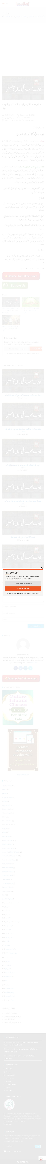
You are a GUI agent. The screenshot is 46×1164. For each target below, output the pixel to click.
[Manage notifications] (41, 1159)
